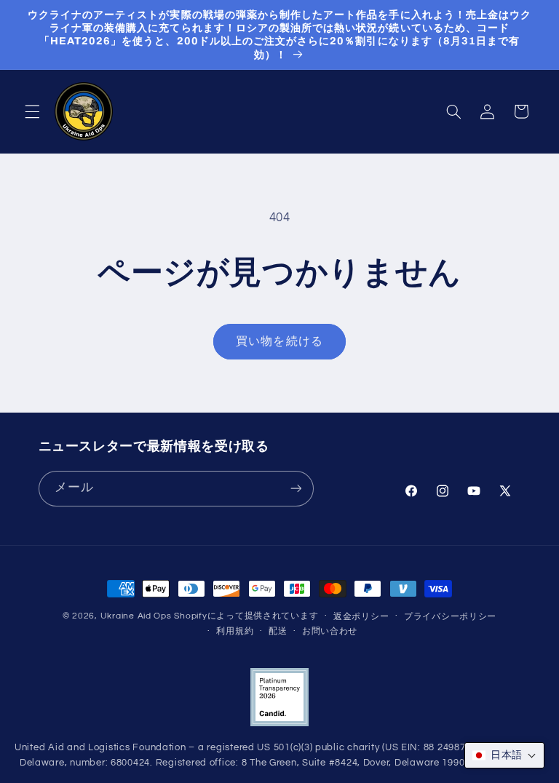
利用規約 (234, 631)
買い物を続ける (279, 341)
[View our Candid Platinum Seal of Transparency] (279, 723)
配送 (278, 631)
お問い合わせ (329, 631)
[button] (32, 111)
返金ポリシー (361, 617)
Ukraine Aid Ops (136, 616)
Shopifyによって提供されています (246, 616)
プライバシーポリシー (450, 617)
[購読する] (295, 488)
